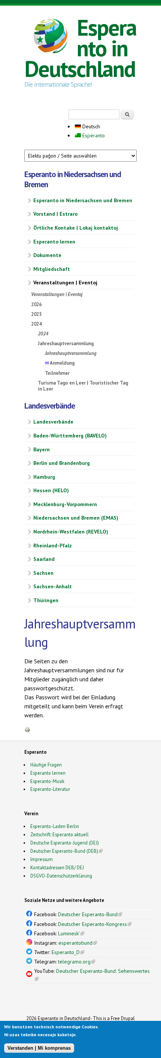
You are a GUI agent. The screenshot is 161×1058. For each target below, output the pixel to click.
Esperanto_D (68, 952)
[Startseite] (50, 37)
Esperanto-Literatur (50, 789)
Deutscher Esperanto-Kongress (94, 924)
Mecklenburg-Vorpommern (65, 504)
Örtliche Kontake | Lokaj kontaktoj (75, 227)
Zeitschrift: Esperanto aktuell (59, 834)
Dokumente (47, 255)
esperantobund (77, 942)
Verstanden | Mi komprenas (39, 1048)
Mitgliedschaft (51, 269)
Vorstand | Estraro (55, 213)
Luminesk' (71, 933)
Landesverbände (53, 421)
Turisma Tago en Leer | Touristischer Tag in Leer (83, 386)
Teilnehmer (57, 373)
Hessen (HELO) (51, 490)
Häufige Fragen (46, 765)
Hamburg (44, 476)
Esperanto (93, 135)
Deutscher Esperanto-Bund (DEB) (64, 851)
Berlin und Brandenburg (61, 463)
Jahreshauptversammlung (66, 343)
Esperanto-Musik (47, 781)
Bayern (41, 449)
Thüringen (45, 600)
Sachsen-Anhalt (52, 586)
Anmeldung (60, 363)
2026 (36, 304)
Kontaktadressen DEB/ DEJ (57, 867)
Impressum (41, 859)
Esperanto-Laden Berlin (54, 826)
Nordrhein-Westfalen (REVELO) (70, 531)
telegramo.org (76, 961)
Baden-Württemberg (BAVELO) (70, 435)
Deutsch (90, 126)
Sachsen (43, 573)
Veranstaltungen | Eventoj (65, 282)
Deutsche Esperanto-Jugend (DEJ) (64, 843)
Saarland (44, 559)
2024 (36, 324)
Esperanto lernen (54, 241)
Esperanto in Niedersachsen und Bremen (82, 200)
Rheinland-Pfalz (52, 545)
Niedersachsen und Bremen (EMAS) (75, 517)
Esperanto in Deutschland (80, 48)
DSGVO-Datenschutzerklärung (61, 876)
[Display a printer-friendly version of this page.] (27, 729)
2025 (36, 314)
